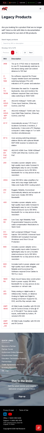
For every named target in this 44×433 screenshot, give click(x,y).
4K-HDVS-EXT (5, 103)
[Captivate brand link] (22, 3)
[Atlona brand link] (13, 2)
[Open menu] (40, 9)
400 (5, 202)
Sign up (22, 396)
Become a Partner (9, 346)
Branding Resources (9, 368)
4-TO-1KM (5, 78)
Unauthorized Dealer (10, 355)
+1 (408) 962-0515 (15, 420)
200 (4, 163)
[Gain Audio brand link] (31, 2)
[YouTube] (10, 414)
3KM (5, 64)
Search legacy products (10, 39)
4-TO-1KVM (5, 90)
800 (4, 247)
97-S (5, 138)
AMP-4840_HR (5, 323)
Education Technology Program (14, 358)
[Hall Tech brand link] (5, 2)
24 (25, 52)
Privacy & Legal (8, 410)
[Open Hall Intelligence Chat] (39, 428)
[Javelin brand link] (39, 2)
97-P (5, 123)
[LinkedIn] (5, 414)
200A (5, 180)
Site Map (5, 371)
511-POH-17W (5, 234)
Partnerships (7, 361)
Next (30, 52)
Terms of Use (23, 410)
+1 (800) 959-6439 (14, 418)
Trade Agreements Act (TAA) (13, 365)
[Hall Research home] (5, 8)
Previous (6, 52)
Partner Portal (7, 349)
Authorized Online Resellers (12, 352)
